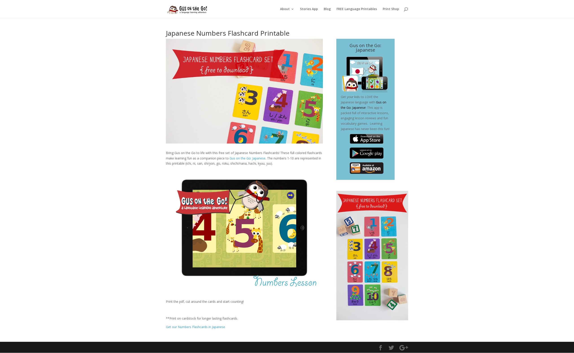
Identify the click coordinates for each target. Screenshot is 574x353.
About (285, 9)
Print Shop (391, 9)
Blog (327, 9)
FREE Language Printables (357, 9)
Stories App (309, 9)
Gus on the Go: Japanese (247, 158)
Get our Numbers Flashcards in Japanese (195, 327)
